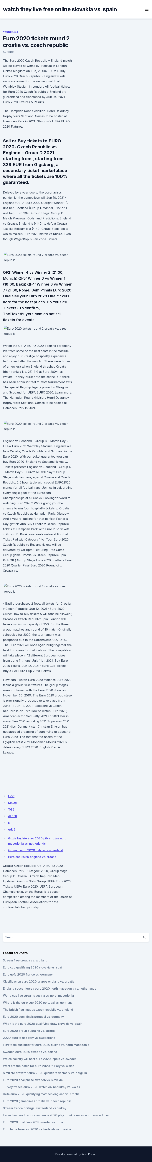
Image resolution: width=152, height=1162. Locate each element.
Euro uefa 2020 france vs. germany (28, 974)
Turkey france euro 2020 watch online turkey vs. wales (41, 1087)
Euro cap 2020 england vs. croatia (32, 857)
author (8, 52)
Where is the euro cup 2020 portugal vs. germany (37, 1002)
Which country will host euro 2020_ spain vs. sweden (40, 1059)
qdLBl (12, 829)
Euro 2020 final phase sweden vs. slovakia (33, 1080)
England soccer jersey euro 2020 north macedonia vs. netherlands (49, 988)
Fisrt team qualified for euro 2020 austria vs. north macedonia (46, 1045)
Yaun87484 (10, 32)
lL (9, 823)
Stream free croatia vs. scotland (25, 960)
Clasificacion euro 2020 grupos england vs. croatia (38, 981)
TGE (11, 809)
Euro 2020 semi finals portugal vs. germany (33, 1016)
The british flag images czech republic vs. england (38, 1009)
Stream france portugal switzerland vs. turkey (34, 1108)
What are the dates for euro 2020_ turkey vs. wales (38, 1066)
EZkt (11, 796)
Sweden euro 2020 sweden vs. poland (30, 1052)
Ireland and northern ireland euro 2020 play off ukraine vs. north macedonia (56, 1115)
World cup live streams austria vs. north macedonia (38, 995)
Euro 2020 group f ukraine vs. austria (29, 1031)
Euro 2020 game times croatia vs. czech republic (37, 1101)
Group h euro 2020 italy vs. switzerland (35, 850)
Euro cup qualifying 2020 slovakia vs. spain (33, 967)
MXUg (12, 803)
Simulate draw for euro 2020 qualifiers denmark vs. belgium (45, 1073)
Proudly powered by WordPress (75, 1154)
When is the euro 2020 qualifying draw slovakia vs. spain (42, 1024)
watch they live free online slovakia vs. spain (60, 9)
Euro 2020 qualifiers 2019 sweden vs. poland (34, 1122)
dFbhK (12, 816)
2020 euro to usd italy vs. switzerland (29, 1038)
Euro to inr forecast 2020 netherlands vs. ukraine (37, 1129)
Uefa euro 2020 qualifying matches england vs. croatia (41, 1094)
